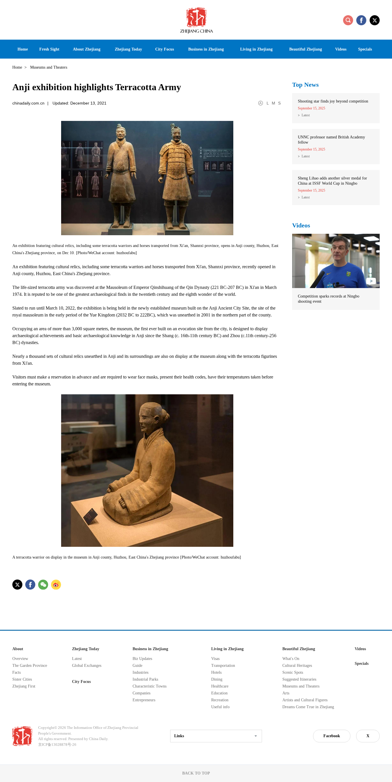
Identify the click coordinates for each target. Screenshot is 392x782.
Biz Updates (142, 659)
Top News (305, 84)
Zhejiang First (23, 686)
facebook (361, 20)
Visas (215, 659)
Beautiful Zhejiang (298, 649)
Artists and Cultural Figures (304, 700)
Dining (216, 679)
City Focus (81, 681)
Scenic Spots (292, 672)
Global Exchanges (86, 665)
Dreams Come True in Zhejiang (308, 707)
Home (17, 67)
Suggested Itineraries (299, 679)
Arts (285, 693)
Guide (137, 665)
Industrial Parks (145, 679)
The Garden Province (29, 665)
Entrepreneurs (144, 700)
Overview (20, 659)
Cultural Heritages (297, 665)
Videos (301, 225)
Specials (361, 663)
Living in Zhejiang (227, 649)
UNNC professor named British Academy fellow (331, 139)
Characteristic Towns (149, 686)
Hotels (216, 672)
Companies (141, 693)
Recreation (219, 700)
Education (219, 693)
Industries (140, 672)
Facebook (331, 736)
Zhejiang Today (85, 649)
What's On (290, 659)
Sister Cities (22, 679)
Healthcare (219, 686)
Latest (306, 115)
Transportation (223, 665)
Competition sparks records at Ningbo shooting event (328, 299)
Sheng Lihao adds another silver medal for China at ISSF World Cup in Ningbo (332, 181)
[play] (336, 236)
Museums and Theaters (300, 686)
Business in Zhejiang (150, 649)
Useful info (220, 707)
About (17, 649)
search (348, 20)
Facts (16, 672)
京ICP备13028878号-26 (57, 744)
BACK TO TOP (196, 773)
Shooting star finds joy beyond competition (333, 101)
